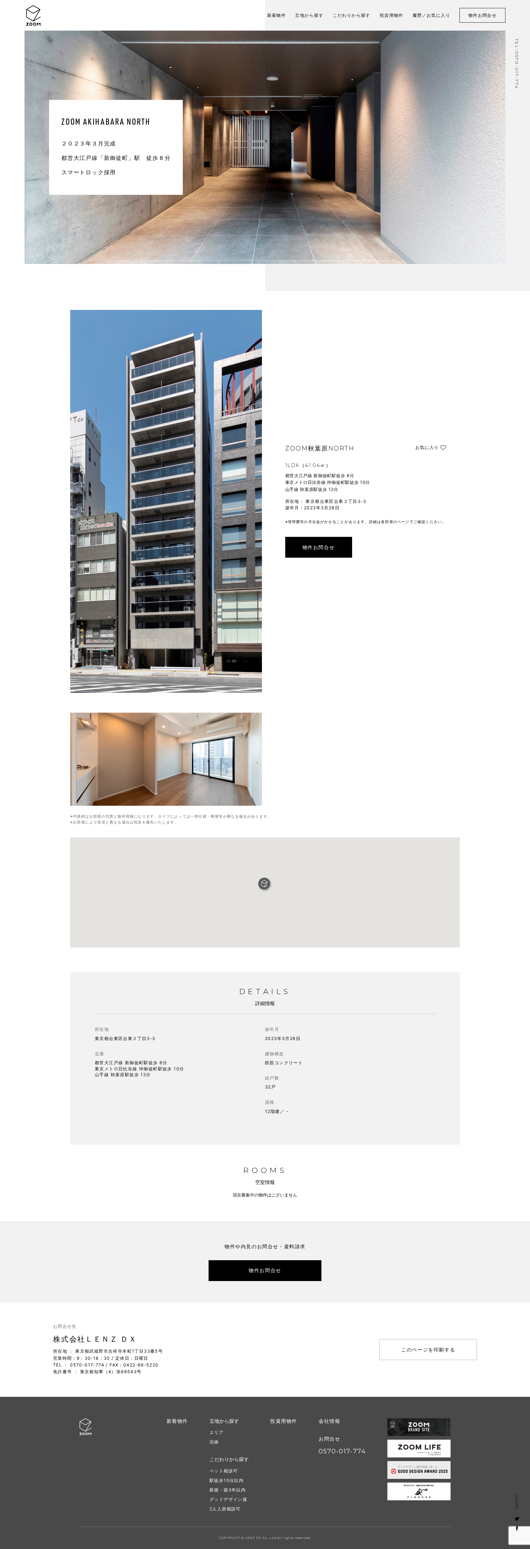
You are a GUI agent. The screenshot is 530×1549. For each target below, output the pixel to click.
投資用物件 (391, 15)
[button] (265, 884)
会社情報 (329, 1421)
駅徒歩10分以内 (226, 1480)
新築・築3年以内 (227, 1489)
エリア (216, 1432)
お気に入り (427, 447)
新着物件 (276, 15)
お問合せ (329, 1439)
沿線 (214, 1441)
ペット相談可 (223, 1470)
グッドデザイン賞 (228, 1499)
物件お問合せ (482, 15)
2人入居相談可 (225, 1508)
